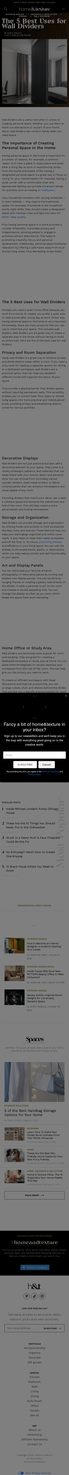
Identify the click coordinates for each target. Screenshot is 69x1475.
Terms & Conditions (50, 771)
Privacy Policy (34, 774)
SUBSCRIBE (25, 765)
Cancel (47, 765)
